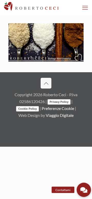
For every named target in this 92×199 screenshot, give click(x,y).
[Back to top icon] (46, 83)
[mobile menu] (85, 7)
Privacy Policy (59, 102)
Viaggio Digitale (60, 115)
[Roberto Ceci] (31, 7)
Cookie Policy (27, 108)
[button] (84, 190)
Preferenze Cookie (58, 108)
